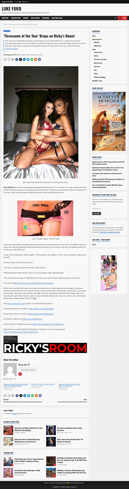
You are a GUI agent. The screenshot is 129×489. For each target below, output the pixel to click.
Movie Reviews (35, 18)
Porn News (5, 18)
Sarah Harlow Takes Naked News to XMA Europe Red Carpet (8, 473)
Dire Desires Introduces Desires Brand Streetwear (51, 430)
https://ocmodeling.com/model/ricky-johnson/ (21, 332)
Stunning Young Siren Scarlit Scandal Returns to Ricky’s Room (69, 385)
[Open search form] (115, 18)
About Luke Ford (97, 39)
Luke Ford (11, 8)
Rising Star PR (10, 55)
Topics (94, 49)
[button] (5, 59)
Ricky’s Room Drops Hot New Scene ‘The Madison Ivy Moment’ (51, 441)
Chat (124, 18)
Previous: (23, 400)
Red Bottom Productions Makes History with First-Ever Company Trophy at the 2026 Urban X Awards (51, 461)
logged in (15, 413)
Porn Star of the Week (100, 59)
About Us (25, 2)
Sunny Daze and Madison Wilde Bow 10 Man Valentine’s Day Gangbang (8, 430)
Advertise (97, 42)
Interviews (45, 18)
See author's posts (28, 370)
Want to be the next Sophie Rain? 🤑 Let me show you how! (64, 483)
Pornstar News (16, 18)
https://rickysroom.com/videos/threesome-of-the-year (33, 283)
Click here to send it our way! (110, 232)
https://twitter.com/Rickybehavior (41, 309)
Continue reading (15, 49)
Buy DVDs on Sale (97, 81)
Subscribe (97, 213)
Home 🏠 (18, 2)
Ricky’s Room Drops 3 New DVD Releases (43, 384)
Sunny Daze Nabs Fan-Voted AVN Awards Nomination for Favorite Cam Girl (8, 441)
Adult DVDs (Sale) (57, 18)
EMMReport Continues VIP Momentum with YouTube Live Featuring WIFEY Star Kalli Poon (51, 473)
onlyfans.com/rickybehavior (32, 319)
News (95, 70)
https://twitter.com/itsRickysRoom (41, 314)
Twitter (96, 74)
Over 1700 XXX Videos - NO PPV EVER (45, 239)
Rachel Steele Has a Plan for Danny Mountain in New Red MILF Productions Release (8, 461)
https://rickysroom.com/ (16, 303)
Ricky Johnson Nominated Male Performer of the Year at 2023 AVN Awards (16, 385)
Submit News (97, 46)
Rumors (25, 18)
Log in (94, 244)
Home (94, 36)
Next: (72, 400)
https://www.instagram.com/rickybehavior (48, 324)
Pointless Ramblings (100, 77)
